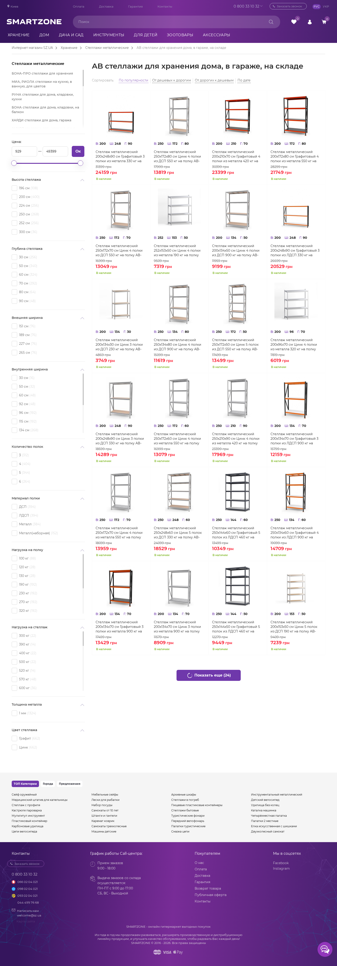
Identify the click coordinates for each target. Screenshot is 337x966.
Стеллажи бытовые (185, 810)
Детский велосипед (265, 800)
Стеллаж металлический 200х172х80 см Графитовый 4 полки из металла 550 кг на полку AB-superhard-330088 (295, 156)
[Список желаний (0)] (294, 21)
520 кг (26, 670)
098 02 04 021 (27, 889)
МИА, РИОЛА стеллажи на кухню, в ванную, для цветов (42, 84)
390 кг (27, 644)
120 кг (26, 567)
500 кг (27, 662)
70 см (27, 283)
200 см (29, 197)
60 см (27, 275)
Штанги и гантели (104, 815)
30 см (27, 257)
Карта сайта (26, 921)
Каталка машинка (263, 810)
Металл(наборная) (38, 533)
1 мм (27, 713)
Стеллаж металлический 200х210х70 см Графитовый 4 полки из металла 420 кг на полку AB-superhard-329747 (236, 156)
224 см (28, 205)
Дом (44, 35)
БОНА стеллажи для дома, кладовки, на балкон (45, 109)
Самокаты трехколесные (109, 826)
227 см (27, 344)
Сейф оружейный (24, 794)
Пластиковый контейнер (29, 821)
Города (48, 783)
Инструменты (108, 35)
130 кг (26, 576)
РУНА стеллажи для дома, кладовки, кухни (43, 96)
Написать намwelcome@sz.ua (29, 913)
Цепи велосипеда (24, 831)
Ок (78, 151)
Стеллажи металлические (107, 48)
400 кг (27, 653)
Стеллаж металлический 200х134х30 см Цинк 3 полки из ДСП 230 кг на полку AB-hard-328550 (119, 344)
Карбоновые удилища (27, 826)
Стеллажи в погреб (185, 800)
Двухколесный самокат (268, 831)
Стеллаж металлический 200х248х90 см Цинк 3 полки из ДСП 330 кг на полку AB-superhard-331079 (120, 438)
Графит (29, 738)
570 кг (27, 679)
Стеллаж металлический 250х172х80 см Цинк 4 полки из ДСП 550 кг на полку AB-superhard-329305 (177, 156)
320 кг (27, 611)
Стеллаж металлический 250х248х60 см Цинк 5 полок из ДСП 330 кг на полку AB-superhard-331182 (178, 533)
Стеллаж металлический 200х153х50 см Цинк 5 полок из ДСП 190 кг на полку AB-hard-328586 (294, 627)
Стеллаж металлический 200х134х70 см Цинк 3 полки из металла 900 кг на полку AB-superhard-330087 (177, 627)
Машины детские (103, 831)
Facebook (281, 863)
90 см (27, 301)
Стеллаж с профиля (26, 805)
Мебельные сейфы (104, 794)
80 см (27, 292)
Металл (29, 524)
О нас (199, 863)
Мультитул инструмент (28, 815)
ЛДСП (28, 515)
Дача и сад (71, 35)
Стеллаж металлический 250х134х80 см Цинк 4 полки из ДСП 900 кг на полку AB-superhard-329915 (177, 344)
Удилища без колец (265, 805)
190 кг (27, 584)
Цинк (27, 747)
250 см (28, 214)
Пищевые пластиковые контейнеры (196, 805)
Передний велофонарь (187, 821)
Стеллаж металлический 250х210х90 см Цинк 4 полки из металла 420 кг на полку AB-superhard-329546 (236, 438)
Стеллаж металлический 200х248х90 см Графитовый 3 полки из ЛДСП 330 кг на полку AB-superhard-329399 (295, 250)
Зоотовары (180, 35)
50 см (27, 266)
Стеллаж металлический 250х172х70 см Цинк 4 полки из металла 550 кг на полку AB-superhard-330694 (119, 533)
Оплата (78, 6)
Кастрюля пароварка (27, 810)
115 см (27, 421)
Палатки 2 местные (264, 821)
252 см (28, 223)
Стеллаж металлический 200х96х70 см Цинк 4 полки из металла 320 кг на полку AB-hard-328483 (294, 344)
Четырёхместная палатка (269, 815)
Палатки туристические (188, 826)
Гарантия (135, 6)
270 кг (27, 602)
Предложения (69, 783)
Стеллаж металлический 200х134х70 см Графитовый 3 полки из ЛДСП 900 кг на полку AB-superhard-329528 (294, 438)
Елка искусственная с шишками (274, 826)
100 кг (27, 558)
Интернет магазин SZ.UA (32, 48)
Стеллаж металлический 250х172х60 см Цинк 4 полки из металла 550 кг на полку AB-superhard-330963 (177, 438)
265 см (27, 353)
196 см (28, 188)
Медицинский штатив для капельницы (39, 800)
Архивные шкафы (183, 794)
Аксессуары (216, 35)
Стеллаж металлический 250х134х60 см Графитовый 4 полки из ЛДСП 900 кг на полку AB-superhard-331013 (295, 533)
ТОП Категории (25, 783)
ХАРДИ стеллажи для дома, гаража (41, 120)
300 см (27, 232)
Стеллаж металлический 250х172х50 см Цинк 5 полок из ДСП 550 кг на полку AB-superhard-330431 (235, 344)
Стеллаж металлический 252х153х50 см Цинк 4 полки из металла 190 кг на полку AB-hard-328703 (177, 250)
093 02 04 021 (27, 895)
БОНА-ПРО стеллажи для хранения (42, 73)
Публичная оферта (211, 895)
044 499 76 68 (28, 902)
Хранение (19, 35)
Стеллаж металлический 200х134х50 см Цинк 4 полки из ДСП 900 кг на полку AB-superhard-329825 (236, 250)
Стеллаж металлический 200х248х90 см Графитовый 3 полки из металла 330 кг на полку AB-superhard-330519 (120, 156)
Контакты (164, 6)
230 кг (27, 593)
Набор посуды (101, 805)
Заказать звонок (289, 6)
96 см (27, 413)
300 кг (27, 636)
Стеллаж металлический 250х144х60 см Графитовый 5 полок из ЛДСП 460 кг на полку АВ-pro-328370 (236, 533)
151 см (26, 326)
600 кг (27, 688)
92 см (26, 404)
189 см (27, 335)
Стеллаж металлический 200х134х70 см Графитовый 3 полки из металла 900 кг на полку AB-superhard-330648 (120, 627)
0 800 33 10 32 (246, 6)
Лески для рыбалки (105, 800)
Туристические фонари (187, 815)
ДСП (27, 507)
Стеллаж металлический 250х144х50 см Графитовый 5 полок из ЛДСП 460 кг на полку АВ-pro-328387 (236, 627)
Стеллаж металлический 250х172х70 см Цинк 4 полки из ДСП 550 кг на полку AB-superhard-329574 (119, 250)
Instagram (281, 868)
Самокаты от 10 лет (105, 810)
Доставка (106, 6)
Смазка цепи (180, 831)
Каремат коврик (102, 821)
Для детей (145, 35)
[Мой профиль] (310, 21)
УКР (326, 6)
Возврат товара (208, 888)
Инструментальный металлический (276, 794)
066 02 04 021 (27, 882)
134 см (28, 430)
